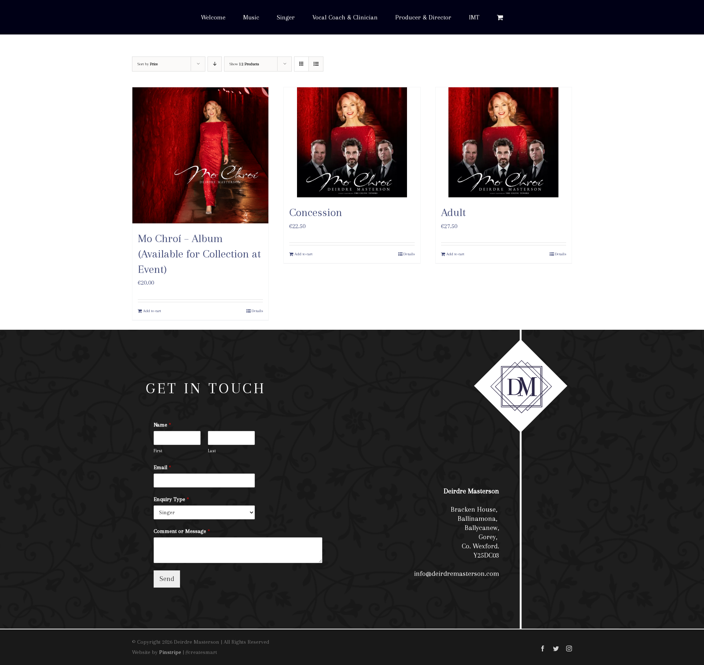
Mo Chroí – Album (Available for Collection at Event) (199, 253)
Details (257, 310)
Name (162, 424)
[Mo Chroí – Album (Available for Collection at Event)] (200, 155)
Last (212, 450)
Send (167, 579)
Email (162, 467)
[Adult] (504, 142)
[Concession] (352, 142)
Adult (453, 212)
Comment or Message (182, 531)
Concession (315, 212)
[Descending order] (215, 64)
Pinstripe (170, 652)
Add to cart (152, 310)
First (158, 450)
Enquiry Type (171, 499)
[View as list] (316, 64)
